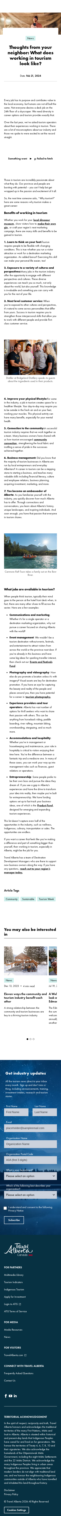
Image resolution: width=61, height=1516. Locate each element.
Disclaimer (9, 1490)
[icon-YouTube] (10, 1396)
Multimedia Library (13, 1275)
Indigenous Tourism (14, 1289)
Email (9, 1122)
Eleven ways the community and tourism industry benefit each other (25, 997)
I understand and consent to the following (30, 1209)
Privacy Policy (11, 1494)
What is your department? (19, 1170)
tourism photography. (38, 697)
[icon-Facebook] (5, 1396)
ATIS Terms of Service (15, 1311)
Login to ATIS (11, 1304)
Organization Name (16, 1138)
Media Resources (13, 1329)
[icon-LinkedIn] (15, 1396)
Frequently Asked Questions (18, 1373)
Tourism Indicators (13, 1282)
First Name (11, 1106)
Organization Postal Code (19, 1154)
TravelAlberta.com (13, 1355)
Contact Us (9, 1380)
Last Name (40, 1106)
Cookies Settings (16, 1510)
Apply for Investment (15, 1297)
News (7, 1337)
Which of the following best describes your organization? (28, 1187)
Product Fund (45, 805)
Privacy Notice (16, 1210)
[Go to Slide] (27, 1039)
